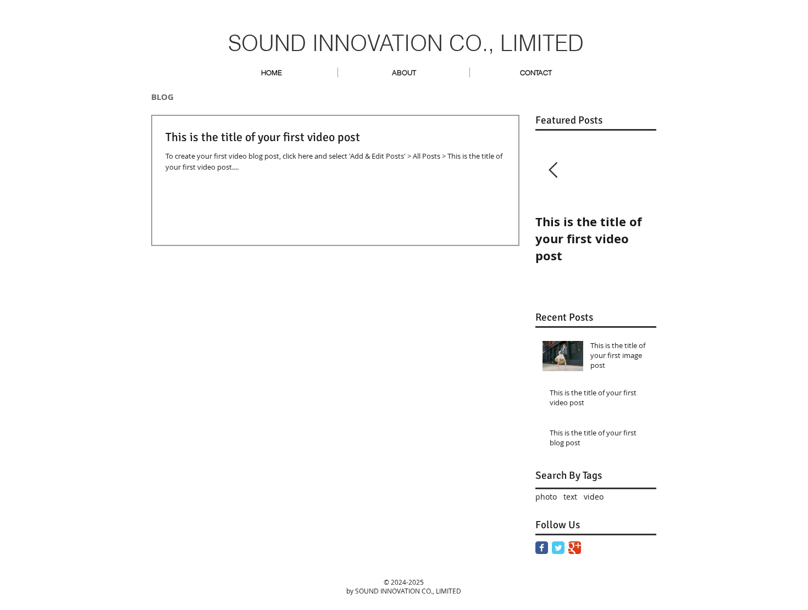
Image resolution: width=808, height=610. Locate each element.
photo (546, 496)
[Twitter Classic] (558, 547)
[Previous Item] (553, 170)
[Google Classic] (574, 547)
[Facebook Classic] (541, 547)
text (570, 496)
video (594, 496)
